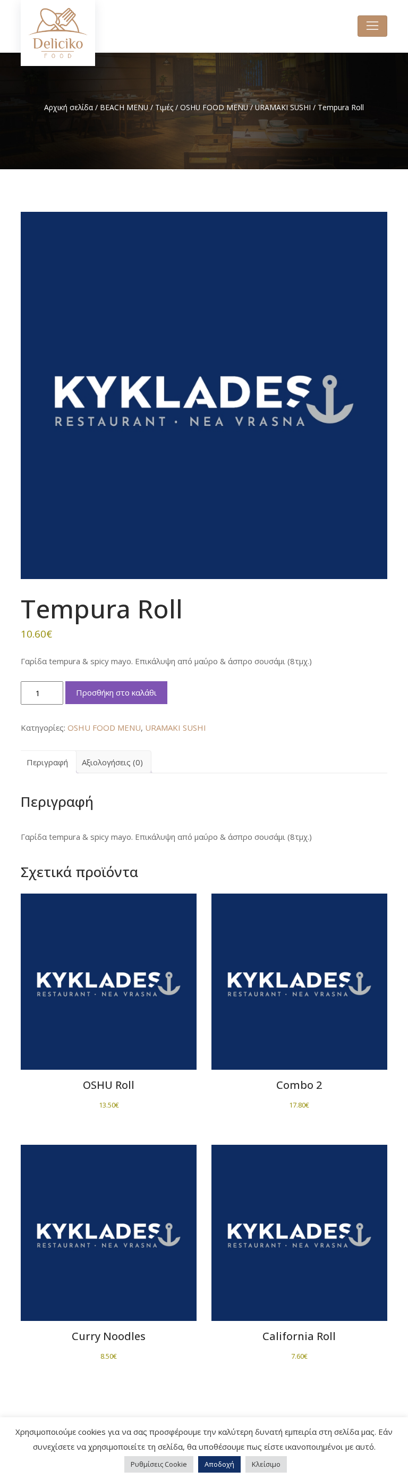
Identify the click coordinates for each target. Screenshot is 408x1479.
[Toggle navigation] (372, 26)
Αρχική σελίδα (68, 107)
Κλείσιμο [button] (266, 1464)
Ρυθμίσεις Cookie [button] (159, 1464)
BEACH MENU (124, 107)
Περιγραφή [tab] (47, 762)
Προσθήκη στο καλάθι (116, 692)
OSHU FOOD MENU (214, 107)
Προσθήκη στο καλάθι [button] (108, 976)
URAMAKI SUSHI (283, 107)
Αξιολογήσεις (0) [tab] (112, 762)
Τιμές (164, 107)
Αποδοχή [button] (219, 1464)
